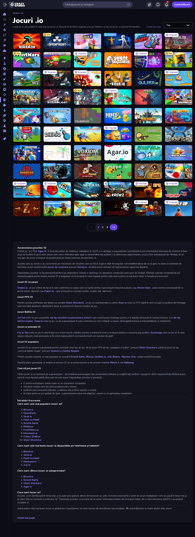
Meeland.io (29, 461)
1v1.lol (21, 317)
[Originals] (4, 40)
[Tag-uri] (4, 138)
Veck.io (27, 416)
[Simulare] (4, 110)
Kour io (123, 302)
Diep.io (39, 321)
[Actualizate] (4, 35)
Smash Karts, (78, 356)
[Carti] (4, 73)
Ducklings (156, 332)
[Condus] (4, 84)
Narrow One (129, 356)
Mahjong (129, 362)
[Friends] (149, 5)
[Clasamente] (4, 50)
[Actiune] (4, 58)
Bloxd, (90, 356)
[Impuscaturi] (4, 94)
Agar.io (27, 486)
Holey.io (82, 267)
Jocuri (16, 13)
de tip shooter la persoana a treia (69, 317)
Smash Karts (30, 423)
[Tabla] (4, 125)
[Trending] (4, 29)
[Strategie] (4, 120)
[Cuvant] (4, 89)
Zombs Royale (70, 351)
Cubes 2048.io (31, 436)
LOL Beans (114, 356)
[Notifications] (166, 5)
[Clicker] (4, 79)
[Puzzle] (4, 105)
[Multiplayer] (4, 45)
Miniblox (28, 426)
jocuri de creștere (58, 267)
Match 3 (114, 362)
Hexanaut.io (30, 433)
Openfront (29, 413)
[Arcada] (4, 63)
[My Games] (158, 5)
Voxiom (55, 351)
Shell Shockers (75, 302)
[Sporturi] (4, 115)
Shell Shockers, (148, 347)
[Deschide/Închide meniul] (5, 4)
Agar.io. (42, 251)
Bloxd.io (28, 409)
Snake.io (22, 287)
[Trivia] (4, 131)
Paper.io (49, 291)
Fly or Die (23, 332)
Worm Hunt (144, 287)
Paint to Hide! (31, 419)
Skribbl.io (100, 356)
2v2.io (26, 465)
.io (22, 13)
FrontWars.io (31, 430)
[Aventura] (4, 68)
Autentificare (182, 4)
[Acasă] (4, 14)
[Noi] (4, 24)
